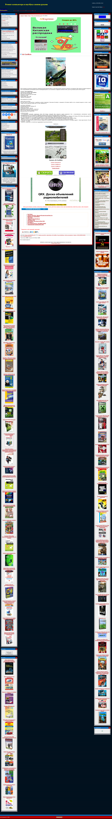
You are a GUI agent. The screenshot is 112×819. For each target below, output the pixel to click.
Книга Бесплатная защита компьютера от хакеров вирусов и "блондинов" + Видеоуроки (9, 327)
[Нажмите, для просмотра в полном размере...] (56, 71)
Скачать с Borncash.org (56, 162)
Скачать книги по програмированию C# (9, 585)
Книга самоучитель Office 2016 (9, 296)
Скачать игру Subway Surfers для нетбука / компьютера (102, 655)
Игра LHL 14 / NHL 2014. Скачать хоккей (102, 342)
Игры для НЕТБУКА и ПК (8, 31)
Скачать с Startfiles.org (56, 164)
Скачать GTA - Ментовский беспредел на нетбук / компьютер (102, 317)
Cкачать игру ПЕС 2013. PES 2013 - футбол (102, 302)
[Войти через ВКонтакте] (6, 114)
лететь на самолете (69, 235)
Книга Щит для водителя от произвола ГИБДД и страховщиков (9, 720)
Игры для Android (6, 38)
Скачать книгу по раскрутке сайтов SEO (9, 554)
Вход (34, 10)
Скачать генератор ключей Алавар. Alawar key (102, 511)
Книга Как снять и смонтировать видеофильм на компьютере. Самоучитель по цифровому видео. (9, 450)
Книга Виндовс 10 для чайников (9, 249)
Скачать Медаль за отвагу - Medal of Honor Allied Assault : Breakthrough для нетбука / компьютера (102, 541)
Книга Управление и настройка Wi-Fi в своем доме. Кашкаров (9, 390)
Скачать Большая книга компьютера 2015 (9, 434)
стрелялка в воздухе (27, 236)
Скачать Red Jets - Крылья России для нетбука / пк (40, 215)
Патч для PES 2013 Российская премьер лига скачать (102, 595)
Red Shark (30, 214)
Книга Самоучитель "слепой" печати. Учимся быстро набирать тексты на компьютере (9, 602)
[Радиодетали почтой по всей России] (9, 63)
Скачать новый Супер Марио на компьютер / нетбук (102, 558)
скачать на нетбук (42, 235)
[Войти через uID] (3, 114)
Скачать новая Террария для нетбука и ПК (102, 567)
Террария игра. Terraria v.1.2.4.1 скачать (102, 711)
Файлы (26, 15)
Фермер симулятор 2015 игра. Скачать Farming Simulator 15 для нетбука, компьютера (102, 330)
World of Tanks (102, 70)
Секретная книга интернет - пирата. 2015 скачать (9, 467)
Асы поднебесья (60, 235)
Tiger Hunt (30, 217)
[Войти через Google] (14, 114)
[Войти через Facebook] (9, 114)
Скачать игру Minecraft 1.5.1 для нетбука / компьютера (102, 632)
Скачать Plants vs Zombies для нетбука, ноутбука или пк (102, 468)
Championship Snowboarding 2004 (36, 224)
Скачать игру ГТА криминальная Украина (102, 483)
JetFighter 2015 (31, 220)
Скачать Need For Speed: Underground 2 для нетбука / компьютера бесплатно (102, 372)
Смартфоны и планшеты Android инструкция (9, 265)
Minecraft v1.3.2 (102, 618)
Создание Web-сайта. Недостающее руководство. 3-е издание (9, 536)
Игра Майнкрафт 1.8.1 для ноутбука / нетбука (102, 401)
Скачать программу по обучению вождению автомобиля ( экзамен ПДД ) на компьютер (102, 275)
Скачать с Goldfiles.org (56, 166)
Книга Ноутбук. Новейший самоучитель (9, 281)
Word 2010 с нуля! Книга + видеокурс (9, 343)
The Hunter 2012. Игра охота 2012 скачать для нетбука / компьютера (102, 579)
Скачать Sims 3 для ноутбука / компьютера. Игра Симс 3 (102, 288)
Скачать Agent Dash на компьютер (102, 497)
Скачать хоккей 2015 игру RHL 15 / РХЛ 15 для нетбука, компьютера (102, 526)
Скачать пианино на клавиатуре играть (102, 689)
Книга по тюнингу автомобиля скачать (9, 693)
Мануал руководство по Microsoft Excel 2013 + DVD (9, 406)
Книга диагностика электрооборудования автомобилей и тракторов (9, 660)
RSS (104, 7)
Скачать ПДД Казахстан (9, 706)
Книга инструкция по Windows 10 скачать (9, 189)
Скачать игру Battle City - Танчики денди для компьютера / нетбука (102, 640)
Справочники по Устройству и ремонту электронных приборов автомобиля (9, 769)
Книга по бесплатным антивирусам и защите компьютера (9, 633)
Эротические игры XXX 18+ (8, 35)
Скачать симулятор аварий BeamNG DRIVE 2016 (102, 385)
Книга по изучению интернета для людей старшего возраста (9, 491)
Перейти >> (102, 110)
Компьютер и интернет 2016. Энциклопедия (9, 220)
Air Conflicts (54, 235)
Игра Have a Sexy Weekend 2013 (102, 444)
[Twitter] (32, 232)
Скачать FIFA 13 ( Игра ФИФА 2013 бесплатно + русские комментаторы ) (102, 356)
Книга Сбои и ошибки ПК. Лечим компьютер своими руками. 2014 (9, 569)
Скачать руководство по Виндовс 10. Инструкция (9, 375)
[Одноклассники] (34, 232)
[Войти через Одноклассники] (9, 117)
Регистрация (29, 10)
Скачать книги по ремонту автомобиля (9, 785)
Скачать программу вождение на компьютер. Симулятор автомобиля (102, 455)
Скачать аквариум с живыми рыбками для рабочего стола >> (102, 165)
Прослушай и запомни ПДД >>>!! (102, 132)
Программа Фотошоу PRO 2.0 (9, 163)
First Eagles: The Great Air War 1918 (36, 221)
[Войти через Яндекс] (12, 114)
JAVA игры (5, 36)
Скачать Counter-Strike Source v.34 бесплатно (102, 604)
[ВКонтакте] (31, 232)
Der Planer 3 (30, 222)
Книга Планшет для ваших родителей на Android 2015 (9, 506)
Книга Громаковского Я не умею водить (9, 797)
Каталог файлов (22, 10)
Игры (29, 15)
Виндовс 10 (9, 134)
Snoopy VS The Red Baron (34, 218)
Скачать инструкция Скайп (9, 311)
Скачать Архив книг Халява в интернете (9, 521)
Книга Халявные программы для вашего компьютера (9, 618)
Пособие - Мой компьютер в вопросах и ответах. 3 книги (9, 358)
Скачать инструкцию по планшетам (9, 234)
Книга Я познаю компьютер (9, 419)
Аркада (74, 235)
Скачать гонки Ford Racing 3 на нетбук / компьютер (102, 699)
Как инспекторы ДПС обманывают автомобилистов (9, 737)
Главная (15, 10)
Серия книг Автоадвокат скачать (9, 752)
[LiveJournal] (38, 232)
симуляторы (49, 235)
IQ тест (102, 88)
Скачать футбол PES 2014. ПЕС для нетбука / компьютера (102, 416)
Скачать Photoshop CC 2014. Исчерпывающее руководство (9, 476)
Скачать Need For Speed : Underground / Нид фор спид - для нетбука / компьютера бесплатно (102, 673)
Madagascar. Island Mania (34, 216)
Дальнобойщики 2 (102, 431)
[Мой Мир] (36, 232)
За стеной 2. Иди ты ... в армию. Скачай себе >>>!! (102, 186)
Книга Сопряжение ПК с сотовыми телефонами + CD (9, 204)
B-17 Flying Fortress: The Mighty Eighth (37, 223)
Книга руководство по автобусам (9, 677)
